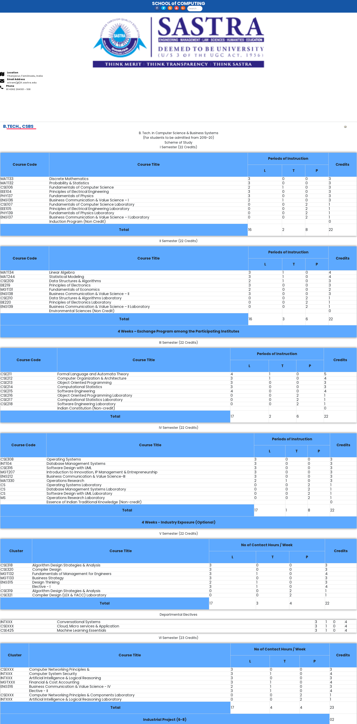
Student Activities (144, 96)
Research (60, 96)
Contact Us (165, 96)
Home (5, 96)
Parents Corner (119, 96)
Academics (32, 96)
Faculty (46, 96)
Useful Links (98, 96)
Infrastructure (78, 96)
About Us (17, 96)
